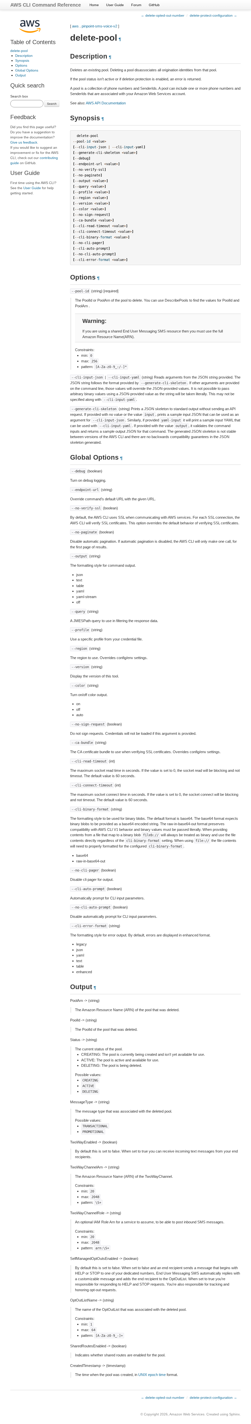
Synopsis (22, 60)
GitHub (154, 5)
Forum (136, 5)
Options (21, 65)
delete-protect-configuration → (213, 15)
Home (94, 5)
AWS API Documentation (106, 103)
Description (24, 56)
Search (52, 103)
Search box (19, 96)
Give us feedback (23, 142)
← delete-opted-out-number (162, 15)
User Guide (115, 5)
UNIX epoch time (152, 1375)
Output (20, 75)
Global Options (26, 70)
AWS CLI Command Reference (45, 5)
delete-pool (19, 51)
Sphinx (234, 1414)
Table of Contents (33, 42)
